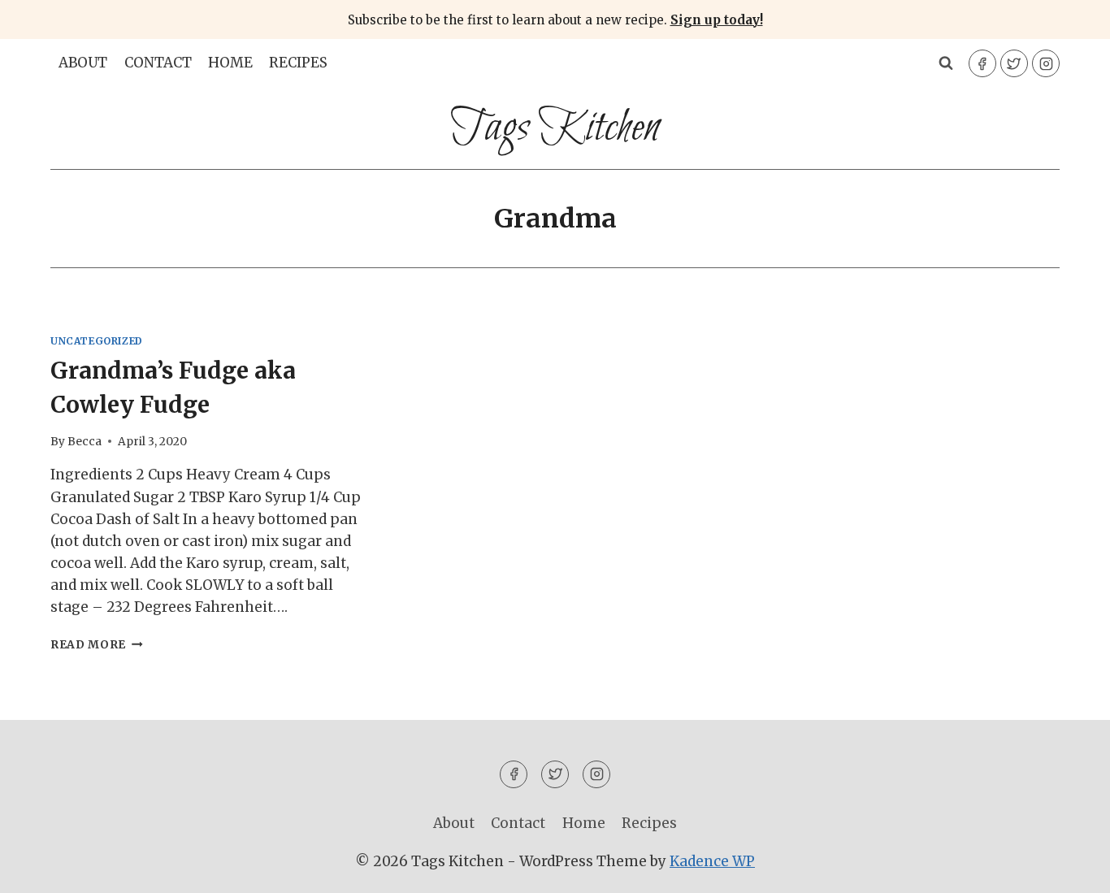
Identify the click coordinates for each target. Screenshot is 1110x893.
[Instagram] (1046, 63)
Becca (84, 442)
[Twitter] (1014, 63)
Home (230, 63)
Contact (158, 63)
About (83, 63)
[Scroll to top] (1069, 868)
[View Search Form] (945, 63)
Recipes (298, 63)
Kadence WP (712, 861)
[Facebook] (982, 63)
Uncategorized (96, 341)
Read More (96, 645)
